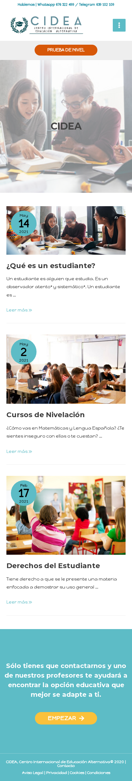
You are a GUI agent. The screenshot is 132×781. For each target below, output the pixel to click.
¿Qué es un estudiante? (50, 265)
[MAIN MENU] (119, 25)
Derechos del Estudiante (53, 565)
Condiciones (98, 772)
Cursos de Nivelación (45, 414)
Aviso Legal (32, 772)
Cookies (77, 772)
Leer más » (19, 310)
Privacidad (56, 772)
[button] (66, 718)
